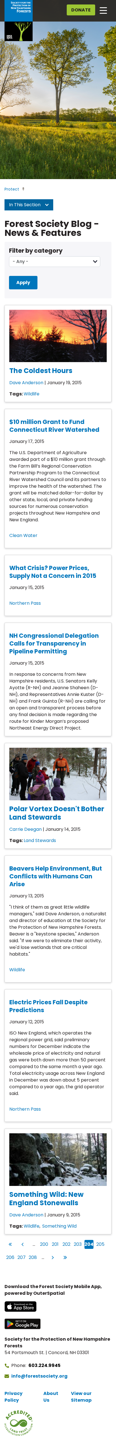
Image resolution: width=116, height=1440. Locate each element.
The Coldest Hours (40, 370)
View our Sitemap (81, 1396)
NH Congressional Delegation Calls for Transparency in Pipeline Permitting (54, 643)
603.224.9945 (44, 1365)
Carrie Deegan (25, 829)
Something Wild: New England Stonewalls (46, 1198)
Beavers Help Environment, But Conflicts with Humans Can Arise (55, 876)
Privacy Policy (14, 1396)
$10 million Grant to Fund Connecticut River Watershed (54, 426)
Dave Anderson (26, 382)
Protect (12, 189)
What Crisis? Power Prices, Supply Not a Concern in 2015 (52, 572)
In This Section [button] (25, 204)
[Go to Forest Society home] (19, 20)
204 (88, 1244)
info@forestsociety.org (39, 1376)
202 (66, 1244)
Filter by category (36, 251)
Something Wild (59, 1226)
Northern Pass (25, 603)
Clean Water (23, 535)
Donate (81, 10)
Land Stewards (40, 840)
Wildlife (31, 394)
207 (21, 1257)
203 (77, 1244)
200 (44, 1244)
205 (100, 1244)
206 (10, 1257)
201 (56, 1244)
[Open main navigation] (103, 10)
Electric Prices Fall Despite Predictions (48, 1006)
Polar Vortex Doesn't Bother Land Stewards (56, 813)
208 (32, 1257)
